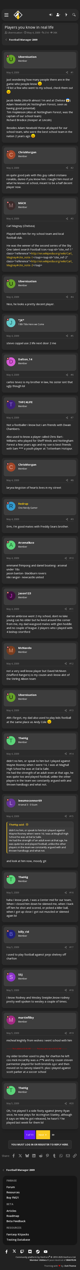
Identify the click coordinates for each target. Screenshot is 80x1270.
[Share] (67, 73)
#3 (72, 218)
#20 (71, 1103)
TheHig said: (17, 824)
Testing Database (18, 1239)
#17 (71, 947)
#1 (72, 72)
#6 (72, 374)
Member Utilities (38, 1260)
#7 (72, 417)
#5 (72, 335)
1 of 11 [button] (29, 1134)
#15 (71, 816)
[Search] (74, 15)
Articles (11, 1211)
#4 (72, 297)
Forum (11, 1187)
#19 (71, 1033)
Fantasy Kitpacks (18, 1234)
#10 (71, 558)
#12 (71, 663)
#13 (71, 710)
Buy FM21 (13, 1197)
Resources (13, 1192)
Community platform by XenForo (46, 1257)
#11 (71, 609)
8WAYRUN (71, 1260)
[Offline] (8, 56)
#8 (72, 480)
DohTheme (70, 1265)
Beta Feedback (16, 1221)
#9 (72, 519)
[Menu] (6, 15)
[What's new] (66, 15)
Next (41, 1134)
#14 (71, 753)
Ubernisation (15, 32)
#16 (71, 892)
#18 (71, 990)
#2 (72, 167)
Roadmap (13, 1216)
